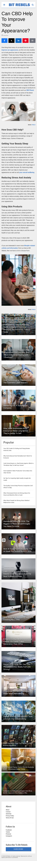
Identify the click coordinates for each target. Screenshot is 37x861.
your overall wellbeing (26, 172)
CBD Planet (30, 90)
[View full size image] (19, 111)
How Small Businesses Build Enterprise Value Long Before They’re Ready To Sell (15, 430)
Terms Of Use (10, 818)
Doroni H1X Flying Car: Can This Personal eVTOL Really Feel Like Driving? (17, 666)
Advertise (8, 814)
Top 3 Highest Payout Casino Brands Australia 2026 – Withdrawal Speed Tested (18, 768)
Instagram (9, 836)
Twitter (8, 832)
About (7, 810)
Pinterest (8, 834)
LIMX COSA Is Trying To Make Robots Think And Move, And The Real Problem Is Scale (17, 573)
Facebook (9, 830)
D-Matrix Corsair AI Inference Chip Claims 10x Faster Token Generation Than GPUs (17, 641)
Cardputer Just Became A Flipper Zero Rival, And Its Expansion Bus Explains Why (17, 792)
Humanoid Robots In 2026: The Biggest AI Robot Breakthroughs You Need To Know (16, 523)
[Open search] (33, 4)
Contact (8, 812)
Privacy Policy (10, 816)
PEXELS (33, 124)
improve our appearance (10, 50)
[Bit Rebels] (18, 6)
